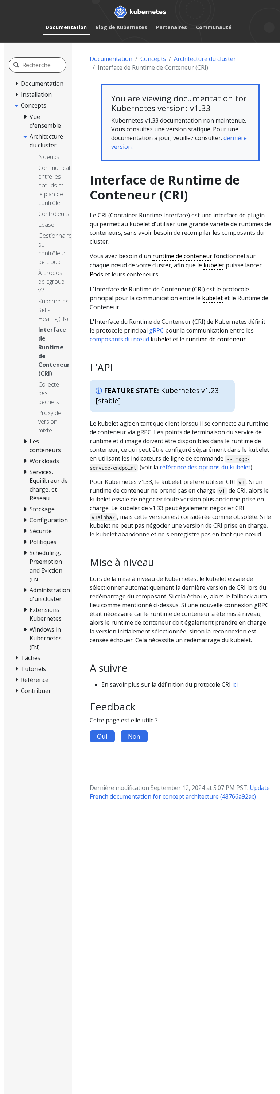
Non (134, 736)
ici (235, 684)
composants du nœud (119, 339)
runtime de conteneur (182, 256)
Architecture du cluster (205, 59)
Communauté (214, 27)
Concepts (153, 59)
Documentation (66, 27)
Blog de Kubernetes (121, 27)
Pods (96, 274)
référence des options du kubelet (205, 467)
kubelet (213, 265)
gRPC (156, 330)
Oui (102, 736)
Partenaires (171, 27)
